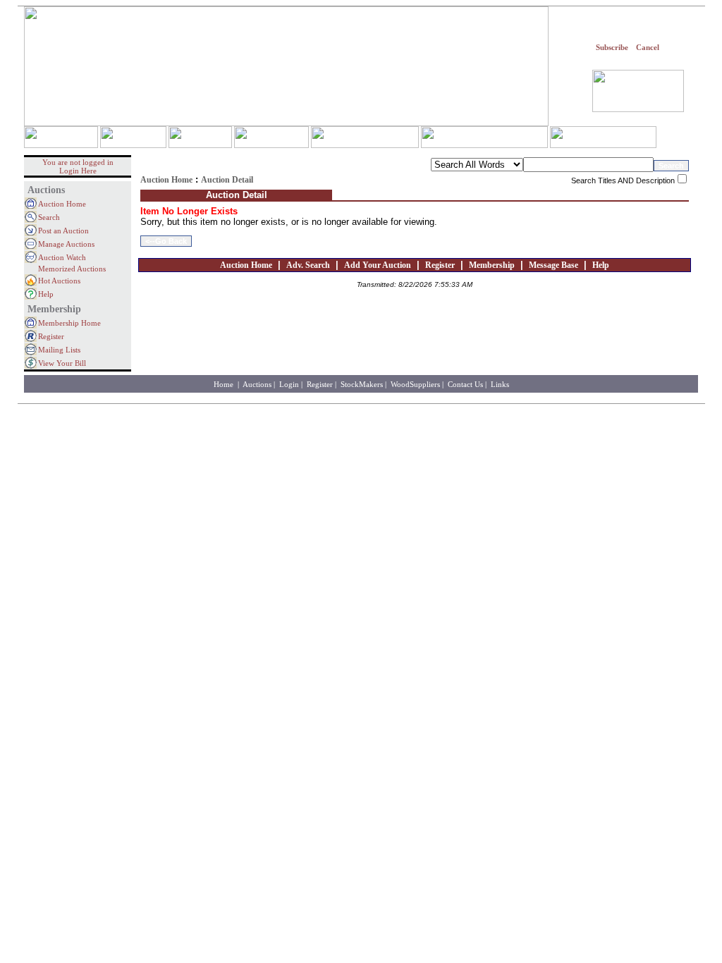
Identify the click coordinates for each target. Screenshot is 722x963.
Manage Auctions (66, 244)
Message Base (553, 265)
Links (500, 384)
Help (46, 294)
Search (49, 217)
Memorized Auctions (72, 268)
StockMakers (362, 384)
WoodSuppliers (415, 384)
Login (289, 384)
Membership (492, 265)
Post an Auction (63, 230)
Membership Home (69, 323)
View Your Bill (62, 363)
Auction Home (62, 204)
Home (224, 384)
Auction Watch (62, 257)
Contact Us (465, 384)
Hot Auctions (59, 280)
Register (51, 336)
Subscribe (612, 47)
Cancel (647, 47)
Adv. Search (308, 265)
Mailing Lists (59, 349)
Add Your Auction (377, 265)
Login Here (78, 170)
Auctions (257, 384)
